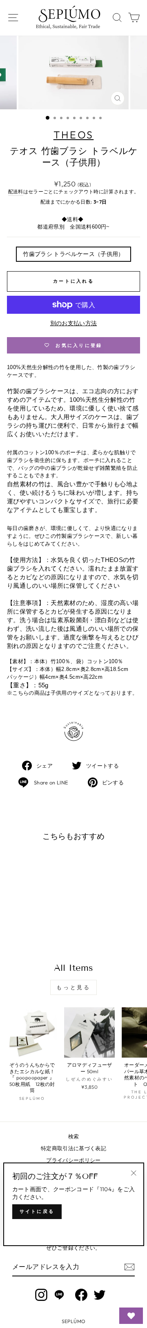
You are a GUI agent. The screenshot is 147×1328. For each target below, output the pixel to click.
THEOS (73, 134)
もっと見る (73, 987)
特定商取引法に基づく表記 (73, 1148)
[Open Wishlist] (131, 1316)
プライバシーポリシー (73, 1160)
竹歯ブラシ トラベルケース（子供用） (73, 254)
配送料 (15, 191)
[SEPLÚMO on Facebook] (81, 1295)
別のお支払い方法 (73, 323)
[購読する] (129, 1267)
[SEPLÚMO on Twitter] (100, 1295)
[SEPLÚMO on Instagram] (41, 1295)
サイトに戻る (37, 1211)
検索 (73, 1136)
